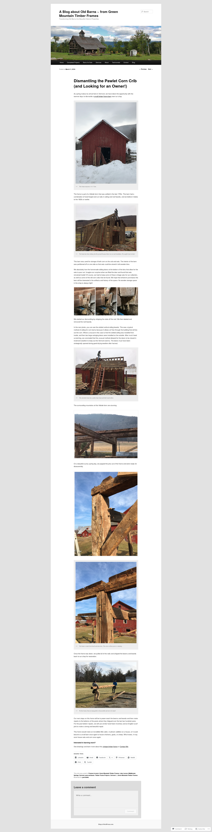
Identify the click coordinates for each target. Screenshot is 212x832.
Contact (126, 62)
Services (98, 62)
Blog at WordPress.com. (106, 824)
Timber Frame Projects (102, 775)
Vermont (113, 775)
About (107, 62)
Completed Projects (73, 62)
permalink (85, 777)
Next (150, 69)
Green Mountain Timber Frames (109, 773)
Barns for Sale (87, 62)
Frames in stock (94, 773)
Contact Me (124, 746)
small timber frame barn (102, 96)
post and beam (90, 775)
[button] (84, 301)
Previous (143, 69)
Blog (133, 62)
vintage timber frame (110, 746)
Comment (130, 811)
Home (61, 62)
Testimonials (116, 62)
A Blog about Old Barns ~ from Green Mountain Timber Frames (88, 13)
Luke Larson (124, 773)
